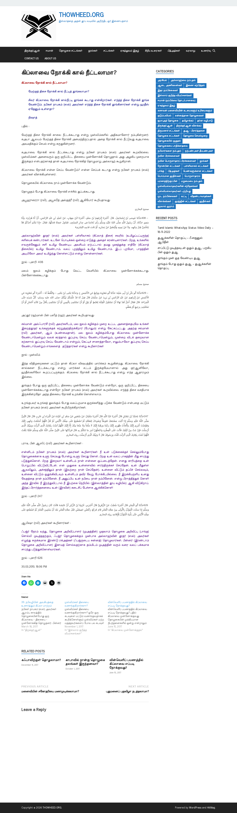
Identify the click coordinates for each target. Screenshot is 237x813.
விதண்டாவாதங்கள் (200, 196)
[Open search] (214, 51)
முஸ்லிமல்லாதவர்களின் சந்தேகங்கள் (178, 186)
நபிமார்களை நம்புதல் (169, 151)
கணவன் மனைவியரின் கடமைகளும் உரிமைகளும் (185, 110)
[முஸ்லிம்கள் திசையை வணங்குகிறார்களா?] (86, 618)
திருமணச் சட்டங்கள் (169, 131)
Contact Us (31, 58)
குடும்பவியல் (164, 115)
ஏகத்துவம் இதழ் (129, 51)
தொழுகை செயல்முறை (195, 136)
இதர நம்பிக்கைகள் (168, 90)
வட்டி (184, 196)
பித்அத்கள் (174, 51)
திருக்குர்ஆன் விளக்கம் (188, 126)
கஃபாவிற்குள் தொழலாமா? (41, 660)
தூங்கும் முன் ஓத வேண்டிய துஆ (179, 258)
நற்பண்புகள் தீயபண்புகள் (199, 151)
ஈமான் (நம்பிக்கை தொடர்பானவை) (176, 100)
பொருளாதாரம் (192, 176)
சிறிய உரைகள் (153, 51)
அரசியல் (162, 80)
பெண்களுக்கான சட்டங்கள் (198, 171)
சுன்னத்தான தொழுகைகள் (189, 115)
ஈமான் (49, 51)
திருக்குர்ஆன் (32, 51)
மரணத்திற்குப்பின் (167, 181)
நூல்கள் (92, 51)
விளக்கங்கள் (164, 201)
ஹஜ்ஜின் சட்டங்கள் (185, 201)
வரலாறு (190, 51)
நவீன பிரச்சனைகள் (169, 156)
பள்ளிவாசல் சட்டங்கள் (196, 166)
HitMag (211, 808)
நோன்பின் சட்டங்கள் (169, 166)
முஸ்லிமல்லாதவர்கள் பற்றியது (174, 191)
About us (50, 58)
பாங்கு (161, 171)
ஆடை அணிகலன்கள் (170, 85)
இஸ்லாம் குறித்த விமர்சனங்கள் (175, 95)
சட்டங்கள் (108, 51)
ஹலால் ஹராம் (166, 206)
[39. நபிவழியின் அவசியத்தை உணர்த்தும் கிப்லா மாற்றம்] (43, 616)
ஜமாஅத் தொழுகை (168, 120)
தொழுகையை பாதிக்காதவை (173, 146)
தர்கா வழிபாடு (205, 120)
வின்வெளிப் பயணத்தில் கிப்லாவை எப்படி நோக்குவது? (126, 664)
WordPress (195, 808)
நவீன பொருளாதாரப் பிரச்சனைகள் (177, 161)
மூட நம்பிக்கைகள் (167, 196)
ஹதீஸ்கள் (204, 201)
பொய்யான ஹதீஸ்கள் (169, 176)
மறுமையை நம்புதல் (191, 181)
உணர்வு (206, 51)
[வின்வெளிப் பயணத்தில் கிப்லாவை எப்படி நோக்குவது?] (129, 616)
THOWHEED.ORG (81, 15)
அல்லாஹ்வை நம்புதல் (183, 80)
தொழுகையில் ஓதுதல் (169, 141)
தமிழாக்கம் (187, 120)
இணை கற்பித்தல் (195, 85)
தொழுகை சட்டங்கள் (70, 51)
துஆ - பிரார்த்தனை (194, 131)
